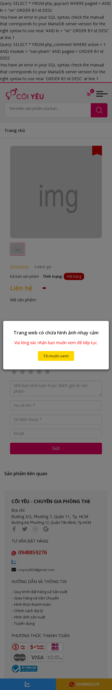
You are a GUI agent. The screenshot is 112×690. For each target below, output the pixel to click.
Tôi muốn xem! (56, 356)
